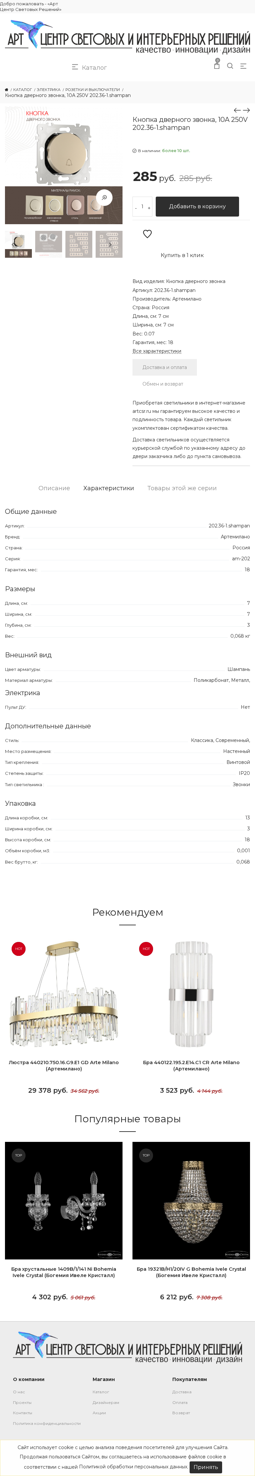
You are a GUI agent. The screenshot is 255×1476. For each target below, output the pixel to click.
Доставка (182, 1391)
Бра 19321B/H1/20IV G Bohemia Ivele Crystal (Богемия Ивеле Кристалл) (191, 1272)
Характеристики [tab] (108, 488)
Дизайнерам (106, 1402)
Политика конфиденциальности (47, 1423)
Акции (99, 1412)
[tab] (164, 367)
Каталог (101, 1391)
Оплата (180, 1402)
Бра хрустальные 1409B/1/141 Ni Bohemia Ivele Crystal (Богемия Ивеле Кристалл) (63, 1272)
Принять (206, 1467)
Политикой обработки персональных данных (133, 1467)
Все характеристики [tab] (156, 351)
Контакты (22, 1412)
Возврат (181, 1412)
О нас (19, 1391)
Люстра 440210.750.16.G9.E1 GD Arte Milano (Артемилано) (64, 1066)
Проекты (22, 1402)
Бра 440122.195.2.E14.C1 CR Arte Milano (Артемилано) (191, 1066)
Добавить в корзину (197, 206)
